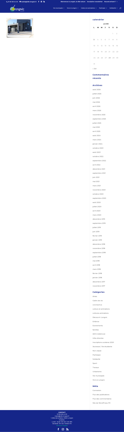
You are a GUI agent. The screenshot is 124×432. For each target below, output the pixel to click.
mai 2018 (96, 261)
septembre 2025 (99, 119)
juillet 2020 (97, 206)
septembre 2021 (99, 173)
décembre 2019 (99, 219)
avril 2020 (96, 211)
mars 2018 (97, 269)
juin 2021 (96, 177)
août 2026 (97, 89)
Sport (95, 363)
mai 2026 (96, 102)
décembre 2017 (99, 282)
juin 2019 (96, 232)
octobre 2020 (98, 194)
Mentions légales (62, 425)
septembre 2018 (99, 252)
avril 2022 (96, 165)
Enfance (96, 321)
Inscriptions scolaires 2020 (103, 342)
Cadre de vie (98, 300)
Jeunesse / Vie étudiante (102, 346)
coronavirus (97, 305)
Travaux (96, 367)
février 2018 (97, 273)
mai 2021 (96, 181)
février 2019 (97, 236)
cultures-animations (101, 313)
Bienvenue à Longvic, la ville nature (73, 1)
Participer (102, 8)
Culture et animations (88, 8)
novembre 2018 (99, 248)
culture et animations (101, 309)
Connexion (97, 390)
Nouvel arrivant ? (110, 1)
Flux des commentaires (102, 399)
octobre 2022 (98, 156)
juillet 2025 (97, 123)
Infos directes (98, 338)
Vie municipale (58, 8)
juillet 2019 (97, 227)
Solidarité (113, 8)
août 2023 (96, 152)
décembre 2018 (99, 244)
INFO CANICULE (99, 334)
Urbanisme (97, 371)
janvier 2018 (97, 277)
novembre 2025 (99, 115)
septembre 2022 (99, 161)
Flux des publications (101, 395)
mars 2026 (97, 110)
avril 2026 (96, 106)
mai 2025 (96, 127)
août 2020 (97, 202)
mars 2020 (97, 215)
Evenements (98, 326)
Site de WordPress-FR (101, 403)
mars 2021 (97, 186)
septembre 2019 (99, 223)
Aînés (95, 296)
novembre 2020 (99, 190)
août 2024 (97, 135)
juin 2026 (96, 98)
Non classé (97, 351)
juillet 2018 (97, 257)
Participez (97, 355)
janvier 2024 (97, 144)
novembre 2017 (99, 286)
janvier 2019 (97, 240)
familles (96, 330)
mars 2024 (97, 140)
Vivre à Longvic (72, 8)
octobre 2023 (98, 148)
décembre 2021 (99, 169)
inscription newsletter (95, 1)
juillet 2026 (97, 94)
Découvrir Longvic (100, 317)
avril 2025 (96, 131)
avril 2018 (96, 265)
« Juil (94, 69)
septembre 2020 (99, 198)
